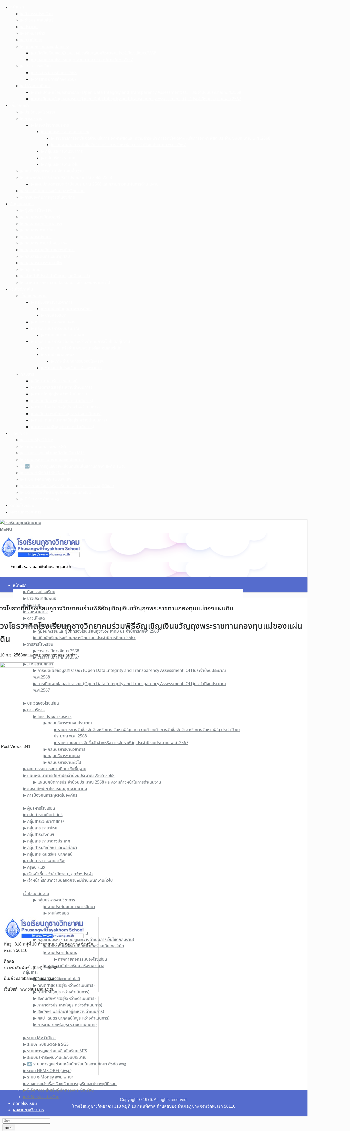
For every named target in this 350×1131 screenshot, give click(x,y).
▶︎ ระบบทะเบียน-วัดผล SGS (43, 447)
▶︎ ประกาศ (29, 27)
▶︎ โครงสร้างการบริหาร (50, 125)
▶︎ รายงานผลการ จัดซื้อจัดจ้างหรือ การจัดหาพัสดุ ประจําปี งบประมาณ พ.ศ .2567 (118, 145)
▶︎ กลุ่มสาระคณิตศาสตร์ (40, 217)
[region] (153, 829)
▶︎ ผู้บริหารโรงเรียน (36, 210)
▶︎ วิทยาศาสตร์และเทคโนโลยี (54, 381)
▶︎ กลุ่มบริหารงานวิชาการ (62, 152)
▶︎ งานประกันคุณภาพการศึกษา (66, 309)
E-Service (19, 434)
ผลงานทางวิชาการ (25, 512)
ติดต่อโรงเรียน (22, 506)
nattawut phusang (39, 655)
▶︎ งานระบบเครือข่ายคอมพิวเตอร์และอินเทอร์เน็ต (81, 348)
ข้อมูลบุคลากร (22, 204)
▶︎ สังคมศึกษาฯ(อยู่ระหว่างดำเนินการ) (62, 401)
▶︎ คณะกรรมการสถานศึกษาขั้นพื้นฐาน (52, 171)
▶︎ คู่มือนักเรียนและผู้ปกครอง (44, 47)
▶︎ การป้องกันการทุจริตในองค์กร (47, 197)
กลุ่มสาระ (28, 374)
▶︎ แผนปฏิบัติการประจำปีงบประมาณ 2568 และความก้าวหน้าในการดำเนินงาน (95, 184)
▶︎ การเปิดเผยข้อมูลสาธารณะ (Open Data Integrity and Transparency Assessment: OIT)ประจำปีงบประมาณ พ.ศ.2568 (136, 93)
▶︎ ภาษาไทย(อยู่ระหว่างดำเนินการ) (59, 394)
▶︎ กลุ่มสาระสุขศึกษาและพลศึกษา (47, 250)
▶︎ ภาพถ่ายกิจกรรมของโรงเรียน (78, 361)
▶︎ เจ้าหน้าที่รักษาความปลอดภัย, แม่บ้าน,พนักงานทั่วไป (65, 283)
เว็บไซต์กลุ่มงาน (33, 296)
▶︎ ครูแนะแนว (31, 270)
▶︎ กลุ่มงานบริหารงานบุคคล (54, 322)
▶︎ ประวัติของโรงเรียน (38, 112)
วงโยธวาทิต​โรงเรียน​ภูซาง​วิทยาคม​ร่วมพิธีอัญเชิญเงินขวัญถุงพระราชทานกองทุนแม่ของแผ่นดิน (116, 608)
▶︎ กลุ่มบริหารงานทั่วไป (60, 165)
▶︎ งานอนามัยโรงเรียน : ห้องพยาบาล (71, 368)
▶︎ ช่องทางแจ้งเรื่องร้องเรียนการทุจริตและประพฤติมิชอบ (67, 486)
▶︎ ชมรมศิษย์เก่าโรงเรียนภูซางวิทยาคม (52, 191)
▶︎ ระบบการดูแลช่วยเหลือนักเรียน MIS (52, 453)
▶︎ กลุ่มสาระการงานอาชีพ (41, 263)
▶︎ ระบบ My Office (36, 440)
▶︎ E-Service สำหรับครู (39, 499)
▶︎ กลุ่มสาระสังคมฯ (36, 237)
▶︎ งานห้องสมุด (53, 315)
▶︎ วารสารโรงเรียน (35, 66)
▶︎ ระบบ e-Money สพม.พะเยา (45, 479)
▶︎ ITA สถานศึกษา (35, 86)
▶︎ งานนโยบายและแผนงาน (63, 335)
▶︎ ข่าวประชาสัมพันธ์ (37, 20)
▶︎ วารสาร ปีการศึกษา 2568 (54, 73)
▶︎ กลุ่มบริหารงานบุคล (59, 158)
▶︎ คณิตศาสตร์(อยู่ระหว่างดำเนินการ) (61, 387)
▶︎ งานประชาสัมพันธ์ (58, 355)
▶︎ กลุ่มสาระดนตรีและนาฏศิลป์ (45, 257)
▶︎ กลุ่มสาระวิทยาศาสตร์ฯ (41, 224)
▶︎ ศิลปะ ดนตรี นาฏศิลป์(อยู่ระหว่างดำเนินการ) (69, 420)
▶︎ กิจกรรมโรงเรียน (36, 14)
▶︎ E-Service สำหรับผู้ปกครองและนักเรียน (55, 493)
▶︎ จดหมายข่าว (32, 33)
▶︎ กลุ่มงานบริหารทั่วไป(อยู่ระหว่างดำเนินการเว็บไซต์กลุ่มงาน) (81, 342)
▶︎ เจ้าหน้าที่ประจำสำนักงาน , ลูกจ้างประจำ (55, 276)
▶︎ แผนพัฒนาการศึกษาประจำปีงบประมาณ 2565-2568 (66, 178)
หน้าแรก (17, 7)
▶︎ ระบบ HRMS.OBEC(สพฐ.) (44, 473)
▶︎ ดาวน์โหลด (31, 40)
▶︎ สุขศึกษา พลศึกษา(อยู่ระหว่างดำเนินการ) (66, 414)
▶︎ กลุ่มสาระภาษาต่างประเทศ (44, 243)
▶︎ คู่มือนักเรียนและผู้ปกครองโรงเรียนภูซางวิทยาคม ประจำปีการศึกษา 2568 (93, 53)
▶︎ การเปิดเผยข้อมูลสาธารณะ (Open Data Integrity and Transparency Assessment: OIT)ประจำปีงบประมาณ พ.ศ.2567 (136, 99)
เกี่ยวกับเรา (19, 106)
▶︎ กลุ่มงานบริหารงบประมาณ (55, 329)
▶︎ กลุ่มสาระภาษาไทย (37, 230)
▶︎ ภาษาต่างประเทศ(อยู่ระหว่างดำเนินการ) (65, 407)
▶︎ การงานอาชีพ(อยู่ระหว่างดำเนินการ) (62, 427)
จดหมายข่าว (66, 655)
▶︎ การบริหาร (31, 119)
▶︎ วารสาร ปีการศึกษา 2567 (54, 80)
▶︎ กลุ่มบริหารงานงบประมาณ (65, 132)
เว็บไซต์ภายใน (21, 289)
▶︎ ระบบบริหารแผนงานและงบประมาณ (52, 460)
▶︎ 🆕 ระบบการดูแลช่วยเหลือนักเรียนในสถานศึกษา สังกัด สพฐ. (72, 466)
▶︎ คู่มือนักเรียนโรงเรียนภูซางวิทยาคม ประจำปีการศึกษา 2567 (82, 60)
